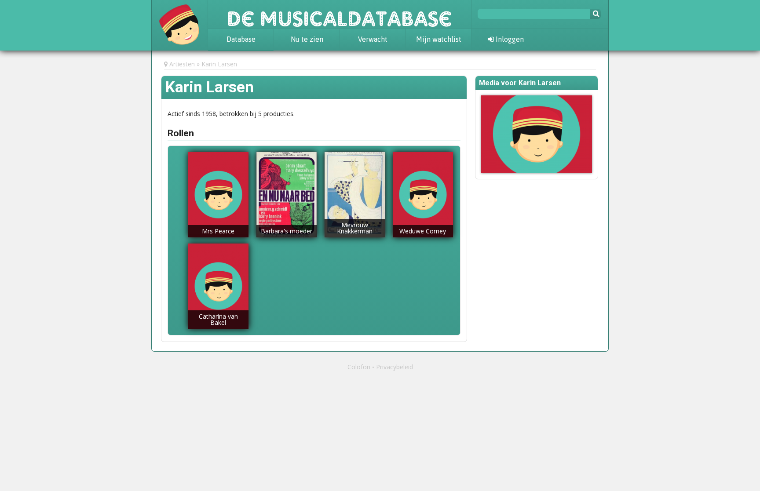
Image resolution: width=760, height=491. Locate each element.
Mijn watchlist (438, 39)
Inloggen (509, 39)
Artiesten (182, 64)
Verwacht (372, 39)
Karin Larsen (219, 64)
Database (241, 39)
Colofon (358, 367)
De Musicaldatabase (339, 14)
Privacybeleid (394, 367)
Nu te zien (307, 39)
